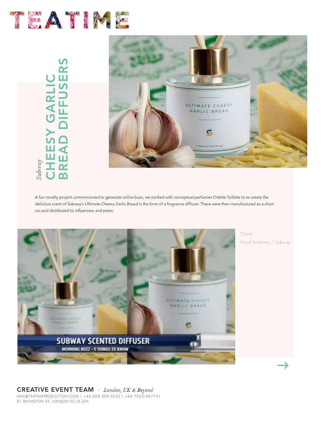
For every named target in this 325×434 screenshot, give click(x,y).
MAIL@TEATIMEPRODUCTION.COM (48, 396)
